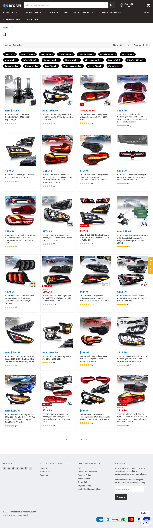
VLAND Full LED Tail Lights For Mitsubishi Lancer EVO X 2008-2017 (94, 117)
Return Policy (83, 482)
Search (5, 512)
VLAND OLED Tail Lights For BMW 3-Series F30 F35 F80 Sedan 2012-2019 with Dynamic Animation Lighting (57, 178)
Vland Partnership (107, 12)
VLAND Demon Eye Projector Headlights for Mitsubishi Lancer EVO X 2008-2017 (132, 298)
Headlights (33, 12)
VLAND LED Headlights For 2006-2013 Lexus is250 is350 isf (20, 176)
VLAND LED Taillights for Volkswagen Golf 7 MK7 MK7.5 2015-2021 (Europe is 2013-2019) (95, 298)
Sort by (8, 45)
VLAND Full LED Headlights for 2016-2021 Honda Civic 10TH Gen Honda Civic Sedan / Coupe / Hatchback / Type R (20, 418)
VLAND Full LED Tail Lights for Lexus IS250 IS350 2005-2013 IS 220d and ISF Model (56, 298)
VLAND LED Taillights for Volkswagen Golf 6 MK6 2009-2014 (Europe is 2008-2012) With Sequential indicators (132, 118)
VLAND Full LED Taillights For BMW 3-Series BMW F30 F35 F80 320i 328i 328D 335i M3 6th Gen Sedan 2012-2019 (132, 418)
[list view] (147, 45)
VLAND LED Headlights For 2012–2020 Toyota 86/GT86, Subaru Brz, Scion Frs (57, 117)
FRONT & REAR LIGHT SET (77, 12)
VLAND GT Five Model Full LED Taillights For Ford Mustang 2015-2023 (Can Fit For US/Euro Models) (19, 299)
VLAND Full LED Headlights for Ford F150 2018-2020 (56, 357)
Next (87, 439)
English (143, 513)
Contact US (45, 471)
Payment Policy (84, 475)
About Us (32, 19)
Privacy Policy (84, 478)
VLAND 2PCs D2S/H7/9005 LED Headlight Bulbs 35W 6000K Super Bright (19, 117)
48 (128, 45)
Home (5, 27)
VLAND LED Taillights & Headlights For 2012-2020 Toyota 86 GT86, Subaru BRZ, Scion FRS (95, 417)
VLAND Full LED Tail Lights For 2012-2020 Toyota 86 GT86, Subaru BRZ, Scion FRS (94, 359)
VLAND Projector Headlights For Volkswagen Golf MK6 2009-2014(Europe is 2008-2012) (132, 359)
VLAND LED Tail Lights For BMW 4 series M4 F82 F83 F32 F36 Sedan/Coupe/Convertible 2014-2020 (20, 239)
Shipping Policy (84, 485)
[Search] (111, 5)
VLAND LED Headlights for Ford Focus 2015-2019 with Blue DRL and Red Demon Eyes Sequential (19, 359)
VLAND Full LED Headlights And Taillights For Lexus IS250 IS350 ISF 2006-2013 (94, 237)
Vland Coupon (12, 12)
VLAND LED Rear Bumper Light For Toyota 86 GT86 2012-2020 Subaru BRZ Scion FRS (131, 177)
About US (44, 468)
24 (121, 45)
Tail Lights (52, 12)
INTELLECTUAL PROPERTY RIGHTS (24, 512)
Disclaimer (44, 475)
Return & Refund (13, 19)
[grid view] (144, 45)
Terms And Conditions (87, 471)
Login (146, 12)
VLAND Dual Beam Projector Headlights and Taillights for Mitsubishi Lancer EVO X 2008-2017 (56, 418)
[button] (10, 54)
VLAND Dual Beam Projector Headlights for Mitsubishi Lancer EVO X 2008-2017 (57, 237)
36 (125, 45)
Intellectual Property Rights (89, 489)
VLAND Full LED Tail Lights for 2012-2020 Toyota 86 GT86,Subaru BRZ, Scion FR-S (94, 177)
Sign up (121, 497)
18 (81, 439)
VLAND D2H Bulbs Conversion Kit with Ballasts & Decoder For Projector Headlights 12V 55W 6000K (132, 239)
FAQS (80, 468)
